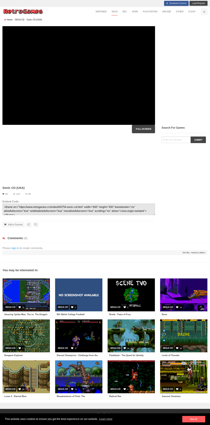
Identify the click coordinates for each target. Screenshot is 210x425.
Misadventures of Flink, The (71, 396)
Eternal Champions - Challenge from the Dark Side (82, 355)
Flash (191, 11)
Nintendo (101, 11)
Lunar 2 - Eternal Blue (15, 396)
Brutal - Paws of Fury (120, 314)
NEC (125, 11)
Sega (115, 11)
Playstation (150, 11)
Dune (164, 314)
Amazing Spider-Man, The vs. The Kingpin (25, 314)
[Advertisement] (78, 160)
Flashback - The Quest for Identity (126, 355)
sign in (15, 248)
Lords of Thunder (170, 355)
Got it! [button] (193, 419)
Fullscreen (143, 129)
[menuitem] (101, 11)
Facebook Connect (177, 3)
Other (179, 11)
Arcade (166, 11)
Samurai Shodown (171, 396)
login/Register (198, 3)
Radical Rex (115, 396)
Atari (135, 11)
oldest (202, 252)
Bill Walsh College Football (70, 314)
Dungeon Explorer (13, 355)
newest (194, 252)
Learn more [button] (105, 419)
